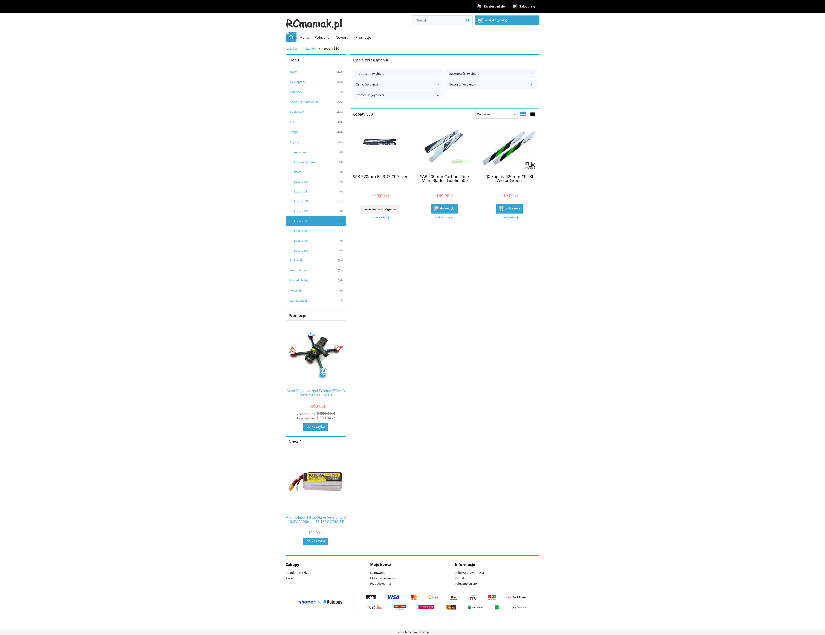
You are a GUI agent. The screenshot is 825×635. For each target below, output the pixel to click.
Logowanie (377, 573)
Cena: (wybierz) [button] (367, 84)
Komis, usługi (298, 300)
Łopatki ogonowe (305, 162)
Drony (294, 72)
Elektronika (297, 112)
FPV (292, 122)
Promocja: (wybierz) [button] (370, 95)
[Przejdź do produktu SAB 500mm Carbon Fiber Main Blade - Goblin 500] (444, 149)
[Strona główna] (314, 22)
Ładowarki (296, 260)
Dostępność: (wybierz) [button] (464, 74)
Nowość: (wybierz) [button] (462, 84)
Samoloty (296, 92)
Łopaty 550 (301, 221)
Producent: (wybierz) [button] (370, 74)
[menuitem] (304, 37)
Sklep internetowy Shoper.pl (412, 632)
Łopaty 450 (301, 201)
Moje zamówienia (382, 578)
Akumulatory (298, 270)
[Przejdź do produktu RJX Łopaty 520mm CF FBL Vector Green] (509, 149)
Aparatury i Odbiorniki (304, 102)
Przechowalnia (380, 584)
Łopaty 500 (301, 211)
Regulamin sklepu (299, 573)
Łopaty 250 (301, 191)
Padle (297, 172)
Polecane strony (466, 584)
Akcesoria (300, 152)
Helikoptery (297, 82)
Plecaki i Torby (299, 280)
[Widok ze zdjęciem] (523, 114)
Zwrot (290, 578)
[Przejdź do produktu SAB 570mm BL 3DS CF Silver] (380, 149)
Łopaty (294, 142)
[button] (380, 217)
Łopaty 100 (301, 181)
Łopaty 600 (301, 231)
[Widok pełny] (532, 114)
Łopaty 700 (301, 241)
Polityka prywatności (469, 573)
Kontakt (460, 578)
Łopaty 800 (301, 250)
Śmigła (294, 132)
